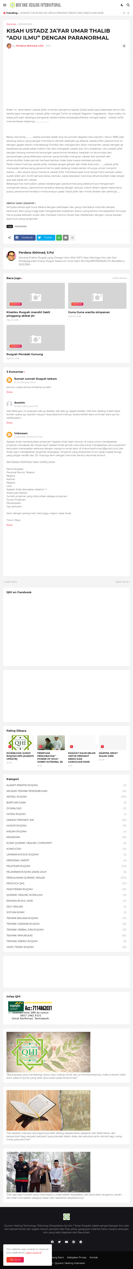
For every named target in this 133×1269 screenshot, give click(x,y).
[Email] (66, 238)
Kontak (94, 1257)
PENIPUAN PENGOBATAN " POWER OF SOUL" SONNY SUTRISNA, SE (50, 757)
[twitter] (59, 1242)
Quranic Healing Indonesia (70, 1263)
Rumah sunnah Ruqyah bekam (35, 378)
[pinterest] (73, 1242)
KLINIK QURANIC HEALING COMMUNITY (66, 843)
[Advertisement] (66, 78)
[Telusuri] (128, 5)
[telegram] (81, 1242)
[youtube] (66, 1242)
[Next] (128, 13)
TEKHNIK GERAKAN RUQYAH (66, 923)
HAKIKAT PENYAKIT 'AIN (66, 820)
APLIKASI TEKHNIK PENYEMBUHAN (66, 791)
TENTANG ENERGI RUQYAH (66, 941)
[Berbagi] (124, 46)
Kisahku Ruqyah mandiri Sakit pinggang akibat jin (28, 314)
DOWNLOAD (66, 808)
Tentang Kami (56, 1257)
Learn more (32, 1252)
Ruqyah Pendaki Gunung (24, 354)
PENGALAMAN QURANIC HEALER (66, 877)
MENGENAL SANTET (66, 860)
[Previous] (124, 13)
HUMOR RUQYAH (66, 825)
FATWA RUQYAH (66, 814)
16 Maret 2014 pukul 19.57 (26, 406)
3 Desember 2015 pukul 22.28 (28, 437)
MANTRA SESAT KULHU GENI (108, 754)
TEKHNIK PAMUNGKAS (66, 935)
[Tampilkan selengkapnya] (72, 238)
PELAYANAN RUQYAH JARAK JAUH (66, 871)
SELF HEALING (66, 906)
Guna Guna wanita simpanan (89, 312)
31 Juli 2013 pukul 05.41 (25, 382)
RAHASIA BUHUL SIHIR (66, 900)
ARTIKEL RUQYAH (66, 796)
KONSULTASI (66, 848)
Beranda (11, 24)
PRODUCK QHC (66, 883)
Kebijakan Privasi (76, 1257)
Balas (9, 392)
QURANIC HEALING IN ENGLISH (66, 895)
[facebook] (52, 1242)
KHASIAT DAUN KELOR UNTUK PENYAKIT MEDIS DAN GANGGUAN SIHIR (61, 13)
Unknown (21, 433)
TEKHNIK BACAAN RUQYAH (66, 918)
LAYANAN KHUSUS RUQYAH (66, 854)
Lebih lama (121, 581)
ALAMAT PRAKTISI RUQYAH (66, 785)
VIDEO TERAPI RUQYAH (66, 947)
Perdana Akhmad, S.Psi (36, 252)
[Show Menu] (4, 5)
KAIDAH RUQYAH (66, 831)
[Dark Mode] (122, 5)
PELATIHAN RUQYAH (66, 866)
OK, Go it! (15, 1259)
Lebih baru (11, 581)
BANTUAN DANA (66, 802)
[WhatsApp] (59, 238)
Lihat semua (120, 278)
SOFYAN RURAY (66, 912)
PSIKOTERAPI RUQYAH (66, 889)
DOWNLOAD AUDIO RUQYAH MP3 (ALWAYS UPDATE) (20, 756)
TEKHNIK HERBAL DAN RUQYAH (66, 929)
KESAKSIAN (25, 24)
